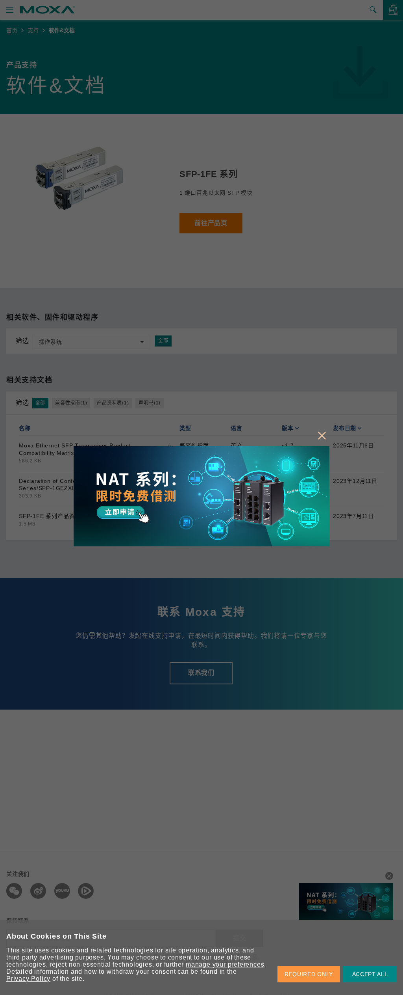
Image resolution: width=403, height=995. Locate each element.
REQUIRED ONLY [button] (309, 974)
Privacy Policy (28, 978)
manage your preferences (225, 964)
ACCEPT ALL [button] (370, 974)
